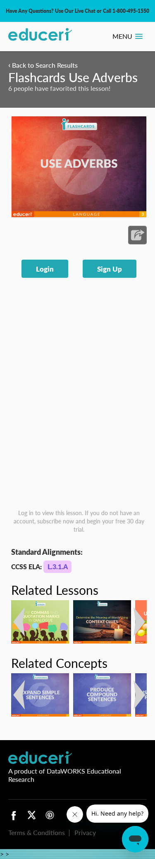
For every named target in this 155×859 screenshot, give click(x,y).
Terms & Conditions (36, 832)
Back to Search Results (43, 65)
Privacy (85, 832)
